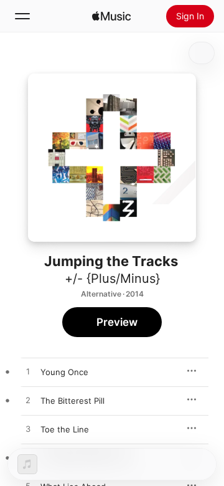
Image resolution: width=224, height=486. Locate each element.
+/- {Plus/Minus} (112, 278)
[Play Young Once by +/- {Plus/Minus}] (28, 372)
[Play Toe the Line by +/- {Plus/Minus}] (28, 429)
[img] (111, 16)
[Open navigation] (22, 16)
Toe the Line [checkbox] (64, 429)
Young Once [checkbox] (64, 372)
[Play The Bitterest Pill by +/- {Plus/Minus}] (28, 400)
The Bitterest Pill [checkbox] (72, 401)
